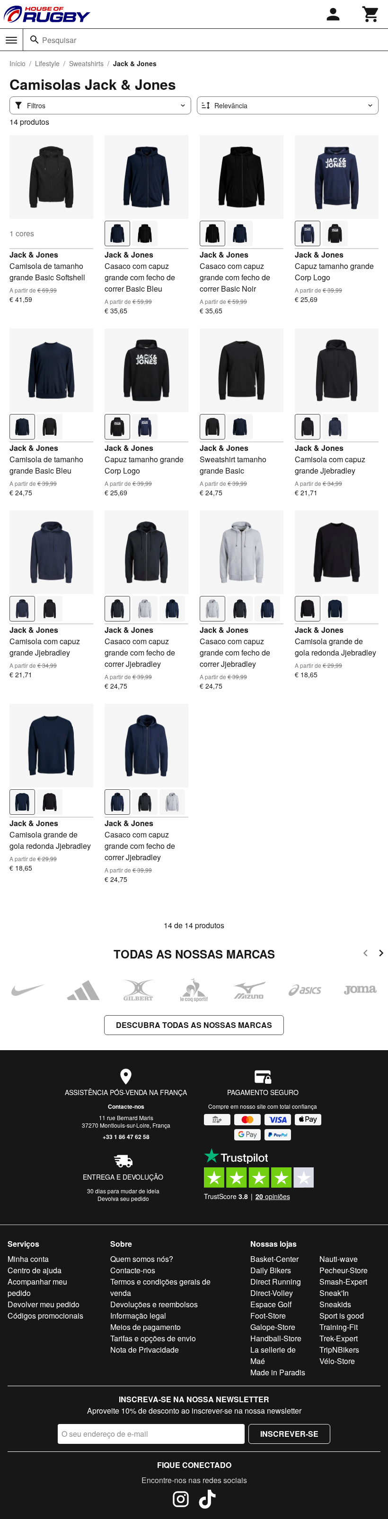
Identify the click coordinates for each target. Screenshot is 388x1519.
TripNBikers (339, 1349)
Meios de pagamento (145, 1326)
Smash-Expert (343, 1281)
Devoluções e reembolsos (154, 1304)
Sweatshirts (86, 63)
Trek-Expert (338, 1338)
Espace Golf (270, 1304)
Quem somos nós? (141, 1258)
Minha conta (28, 1258)
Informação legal (138, 1315)
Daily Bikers (270, 1270)
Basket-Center (274, 1258)
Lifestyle (47, 63)
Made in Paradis (277, 1372)
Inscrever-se (289, 1433)
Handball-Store (275, 1338)
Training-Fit (338, 1326)
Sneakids (335, 1304)
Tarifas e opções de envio (153, 1338)
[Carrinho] (371, 14)
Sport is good (341, 1315)
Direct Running (275, 1281)
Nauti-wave (338, 1258)
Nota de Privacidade (144, 1349)
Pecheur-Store (343, 1270)
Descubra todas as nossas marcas (194, 1024)
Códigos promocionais (45, 1315)
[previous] (365, 954)
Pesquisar (59, 40)
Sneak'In (334, 1292)
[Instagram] (180, 1500)
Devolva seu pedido (123, 1198)
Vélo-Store (337, 1360)
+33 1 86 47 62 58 (126, 1136)
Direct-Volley (271, 1292)
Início (17, 63)
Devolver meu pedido (43, 1304)
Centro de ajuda (35, 1270)
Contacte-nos (126, 1106)
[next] (381, 954)
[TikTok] (207, 1500)
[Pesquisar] (34, 40)
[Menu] (11, 40)
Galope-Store (272, 1326)
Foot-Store (268, 1315)
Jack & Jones (33, 254)
